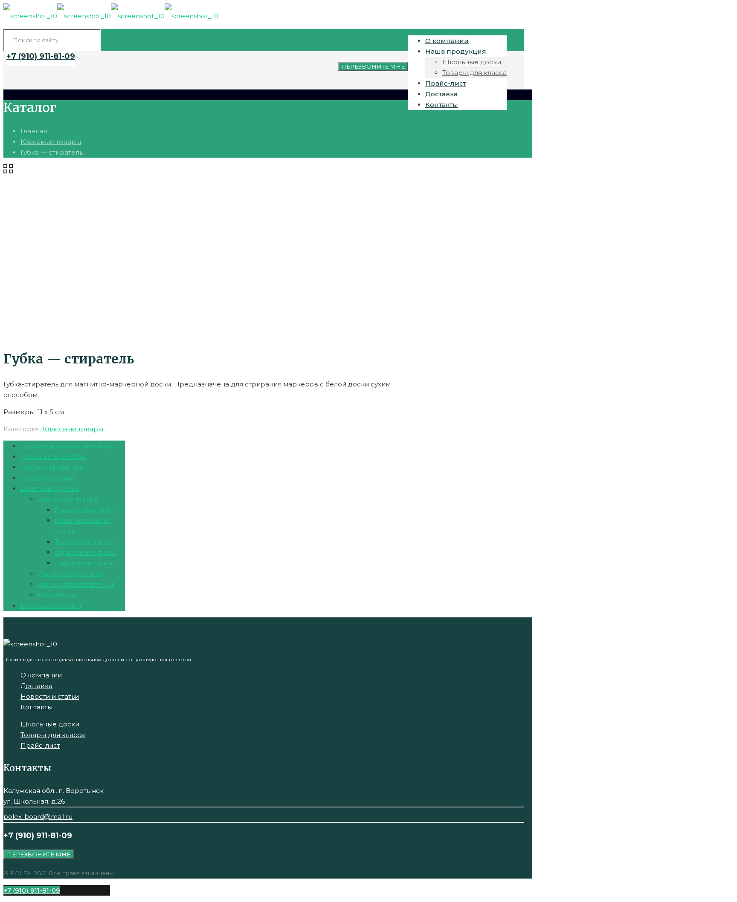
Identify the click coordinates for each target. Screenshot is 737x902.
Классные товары (50, 142)
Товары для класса (52, 735)
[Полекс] (110, 16)
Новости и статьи (49, 696)
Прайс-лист (40, 745)
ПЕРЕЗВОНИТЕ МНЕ (373, 66)
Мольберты (57, 595)
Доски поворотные (70, 574)
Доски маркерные (52, 467)
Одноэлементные (85, 552)
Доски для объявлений (77, 584)
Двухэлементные (84, 563)
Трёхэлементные (84, 542)
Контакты (36, 707)
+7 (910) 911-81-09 (40, 56)
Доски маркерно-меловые (66, 446)
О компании (41, 675)
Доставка (36, 686)
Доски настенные (68, 499)
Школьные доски (49, 488)
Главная (33, 131)
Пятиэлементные (84, 510)
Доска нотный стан (52, 456)
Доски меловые (47, 478)
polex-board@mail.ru (38, 817)
